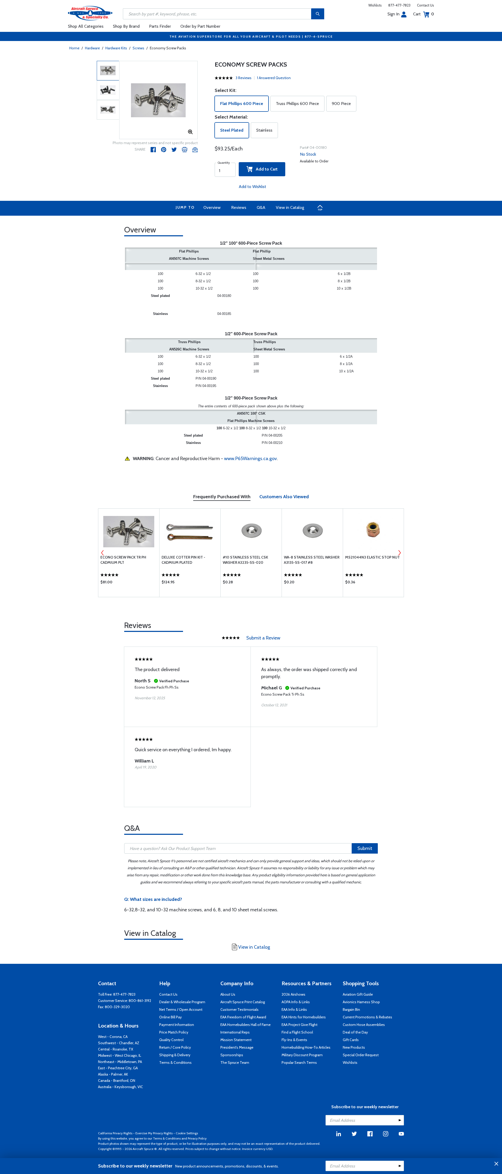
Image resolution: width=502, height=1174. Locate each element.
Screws (138, 48)
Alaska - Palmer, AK (113, 1074)
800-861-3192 (140, 1000)
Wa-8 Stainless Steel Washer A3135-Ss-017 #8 (311, 560)
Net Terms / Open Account (180, 1009)
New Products (354, 1047)
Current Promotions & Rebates (367, 1017)
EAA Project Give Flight (299, 1024)
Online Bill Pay (170, 1017)
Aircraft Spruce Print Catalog (242, 1002)
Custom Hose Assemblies (364, 1024)
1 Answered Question (274, 78)
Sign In (393, 13)
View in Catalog (290, 207)
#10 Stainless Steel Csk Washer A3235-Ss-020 (245, 560)
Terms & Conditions (175, 1062)
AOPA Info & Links (296, 1002)
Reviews (238, 207)
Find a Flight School (297, 1032)
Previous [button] (102, 553)
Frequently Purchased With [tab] (221, 497)
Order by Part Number (200, 26)
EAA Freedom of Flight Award (243, 1017)
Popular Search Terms (299, 1062)
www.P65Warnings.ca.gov (250, 458)
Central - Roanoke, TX (115, 1049)
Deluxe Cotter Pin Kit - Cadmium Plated (183, 560)
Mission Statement (236, 1039)
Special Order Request (361, 1055)
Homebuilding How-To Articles (306, 1047)
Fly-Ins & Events (294, 1039)
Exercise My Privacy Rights (154, 1133)
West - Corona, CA (113, 1036)
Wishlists (375, 5)
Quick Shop (129, 583)
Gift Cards (351, 1039)
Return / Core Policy (175, 1047)
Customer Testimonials (239, 1009)
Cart (423, 13)
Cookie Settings (187, 1133)
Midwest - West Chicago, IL (119, 1055)
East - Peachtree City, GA (118, 1068)
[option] (158, 100)
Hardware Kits (116, 48)
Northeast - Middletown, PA (120, 1061)
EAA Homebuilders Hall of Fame (245, 1024)
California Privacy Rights (115, 1133)
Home (74, 48)
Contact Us (425, 5)
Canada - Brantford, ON (116, 1080)
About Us (227, 994)
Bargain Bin (351, 1009)
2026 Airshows (293, 994)
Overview (212, 207)
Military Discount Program (302, 1055)
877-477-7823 (399, 5)
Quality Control (171, 1039)
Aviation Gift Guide (358, 994)
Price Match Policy (173, 1032)
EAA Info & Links (294, 1009)
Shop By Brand (126, 26)
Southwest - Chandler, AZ (118, 1043)
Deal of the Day (355, 1032)
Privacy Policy (197, 1138)
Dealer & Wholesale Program (182, 1002)
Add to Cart (265, 169)
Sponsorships (231, 1055)
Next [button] (399, 553)
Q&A (261, 207)
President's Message (236, 1047)
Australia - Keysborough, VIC (120, 1086)
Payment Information (176, 1024)
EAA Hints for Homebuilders (304, 1017)
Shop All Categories (86, 26)
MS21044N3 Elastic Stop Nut (372, 557)
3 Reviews (244, 78)
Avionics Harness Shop (361, 1002)
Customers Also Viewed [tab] (284, 497)
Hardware (92, 48)
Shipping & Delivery (174, 1055)
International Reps (235, 1032)
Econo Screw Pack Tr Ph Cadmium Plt (123, 560)
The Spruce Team (234, 1062)
